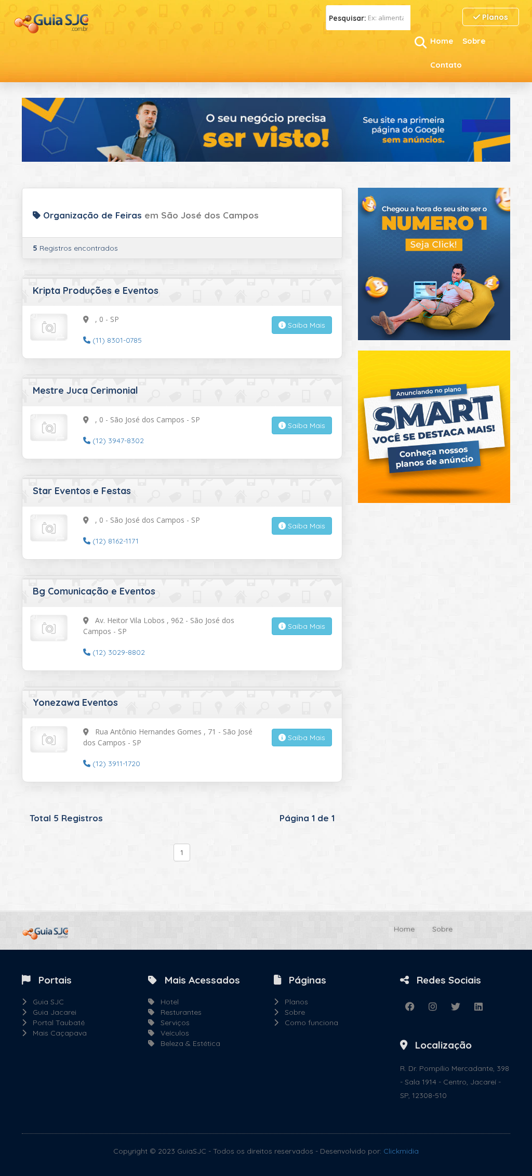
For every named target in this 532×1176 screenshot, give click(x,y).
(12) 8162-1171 (114, 541)
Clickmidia (401, 1151)
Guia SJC (45, 1001)
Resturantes (178, 1012)
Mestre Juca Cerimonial (85, 390)
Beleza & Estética (187, 1043)
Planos (494, 17)
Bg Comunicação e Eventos (94, 591)
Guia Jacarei (51, 1012)
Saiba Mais (305, 325)
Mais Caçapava (56, 1033)
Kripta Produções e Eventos (95, 290)
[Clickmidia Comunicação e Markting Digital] (434, 263)
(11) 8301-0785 (116, 340)
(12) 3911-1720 (115, 763)
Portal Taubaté (55, 1022)
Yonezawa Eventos (75, 702)
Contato (446, 65)
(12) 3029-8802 (117, 652)
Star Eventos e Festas (82, 491)
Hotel (166, 1001)
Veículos (171, 1033)
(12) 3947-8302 (117, 440)
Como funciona (308, 1022)
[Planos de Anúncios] (434, 426)
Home (441, 41)
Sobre (473, 41)
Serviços (172, 1022)
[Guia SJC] (52, 22)
